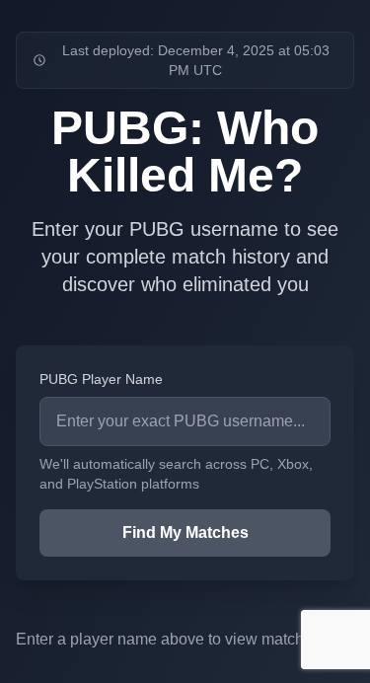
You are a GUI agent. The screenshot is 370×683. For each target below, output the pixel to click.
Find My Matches (185, 532)
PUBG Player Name (101, 379)
